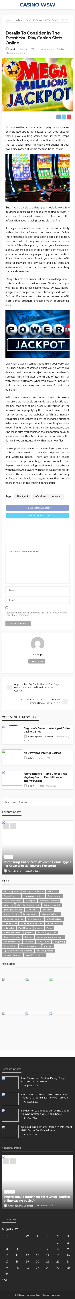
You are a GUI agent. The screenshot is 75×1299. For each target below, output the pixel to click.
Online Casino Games (31, 923)
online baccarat (34, 918)
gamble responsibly (49, 900)
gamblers (8, 905)
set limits (28, 941)
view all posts (37, 661)
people (38, 928)
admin (13, 49)
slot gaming (59, 941)
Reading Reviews (12, 937)
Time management (30, 946)
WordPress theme (35, 955)
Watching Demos (45, 950)
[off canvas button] (4, 4)
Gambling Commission (28, 905)
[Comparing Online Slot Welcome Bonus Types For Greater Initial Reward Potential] (10, 1099)
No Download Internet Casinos (42, 752)
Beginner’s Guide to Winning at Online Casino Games (47, 730)
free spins (30, 900)
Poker (49, 928)
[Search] (70, 4)
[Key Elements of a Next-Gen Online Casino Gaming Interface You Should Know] (37, 847)
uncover (22, 52)
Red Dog (29, 937)
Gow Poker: (32, 909)
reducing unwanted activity (50, 937)
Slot (8, 1191)
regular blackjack (12, 941)
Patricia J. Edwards (17, 870)
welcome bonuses (12, 955)
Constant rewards (12, 900)
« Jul (4, 1279)
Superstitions (10, 946)
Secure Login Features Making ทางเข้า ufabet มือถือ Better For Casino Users (46, 1128)
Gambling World (52, 905)
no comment (46, 49)
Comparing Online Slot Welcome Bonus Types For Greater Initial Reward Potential (44, 1096)
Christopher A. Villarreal (40, 736)
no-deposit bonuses (13, 918)
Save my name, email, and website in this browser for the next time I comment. (37, 613)
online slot (9, 928)
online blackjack (54, 918)
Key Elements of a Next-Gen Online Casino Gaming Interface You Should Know (35, 864)
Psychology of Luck (47, 932)
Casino (9, 857)
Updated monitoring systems (18, 950)
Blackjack (61, 49)
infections (10, 52)
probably (29, 932)
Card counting (55, 896)
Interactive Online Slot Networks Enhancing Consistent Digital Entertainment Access (36, 1198)
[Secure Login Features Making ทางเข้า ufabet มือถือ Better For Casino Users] (10, 1131)
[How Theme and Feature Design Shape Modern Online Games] (10, 1082)
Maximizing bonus (50, 914)
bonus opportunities (33, 896)
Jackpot (12, 27)
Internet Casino (11, 914)
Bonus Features (11, 896)
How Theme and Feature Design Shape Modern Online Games (43, 1080)
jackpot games (30, 914)
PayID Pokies (24, 928)
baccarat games (11, 891)
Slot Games (43, 941)
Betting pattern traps (33, 891)
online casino (10, 923)
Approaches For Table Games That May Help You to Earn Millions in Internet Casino (45, 777)
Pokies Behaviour (12, 932)
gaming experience (13, 909)
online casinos (54, 923)
